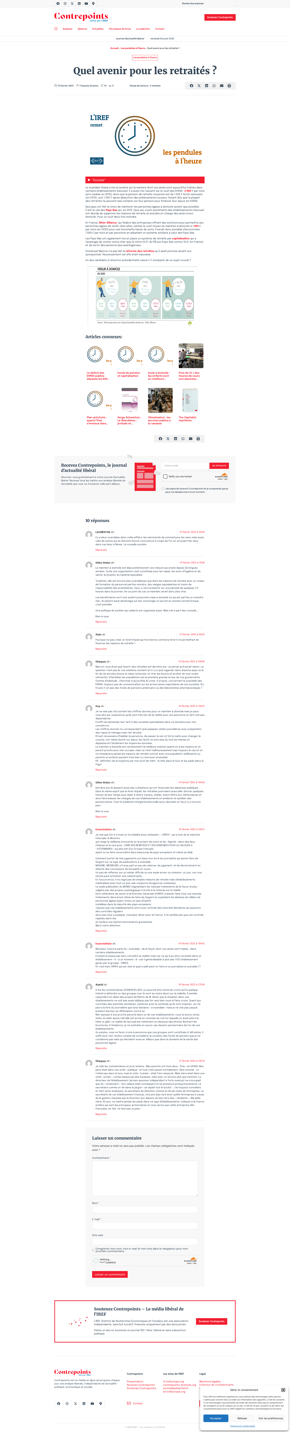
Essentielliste (103, 829)
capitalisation (181, 238)
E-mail (97, 1219)
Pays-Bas (111, 210)
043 (196, 226)
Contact (159, 29)
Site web (97, 1235)
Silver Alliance (108, 222)
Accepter (216, 1418)
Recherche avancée (193, 4)
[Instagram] (65, 3)
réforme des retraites (140, 251)
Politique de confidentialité (242, 1426)
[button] (283, 1390)
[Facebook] (58, 3)
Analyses (67, 29)
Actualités (97, 29)
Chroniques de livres (120, 29)
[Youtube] (86, 3)
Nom (96, 1203)
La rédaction (143, 29)
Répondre (101, 550)
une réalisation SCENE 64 (152, 1427)
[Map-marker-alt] (93, 3)
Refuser (242, 1418)
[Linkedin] (79, 3)
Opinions (82, 29)
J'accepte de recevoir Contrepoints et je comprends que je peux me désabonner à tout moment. (196, 490)
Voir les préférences (270, 1418)
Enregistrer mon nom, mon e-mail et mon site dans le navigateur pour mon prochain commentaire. (142, 1250)
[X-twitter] (72, 3)
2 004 (187, 191)
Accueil (114, 48)
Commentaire (101, 1158)
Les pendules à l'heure (133, 48)
